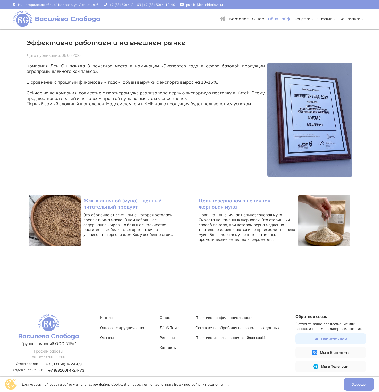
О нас (258, 18)
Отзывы (326, 18)
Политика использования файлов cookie (231, 337)
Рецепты (304, 18)
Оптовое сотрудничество (122, 327)
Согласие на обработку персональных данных (237, 327)
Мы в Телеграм (335, 366)
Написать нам (334, 339)
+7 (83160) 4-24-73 (66, 370)
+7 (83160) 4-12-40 (159, 5)
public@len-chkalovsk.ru (205, 5)
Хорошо (359, 384)
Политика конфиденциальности (223, 317)
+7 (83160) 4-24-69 (125, 5)
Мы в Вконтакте (334, 352)
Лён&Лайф (279, 18)
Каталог (238, 18)
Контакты (351, 18)
